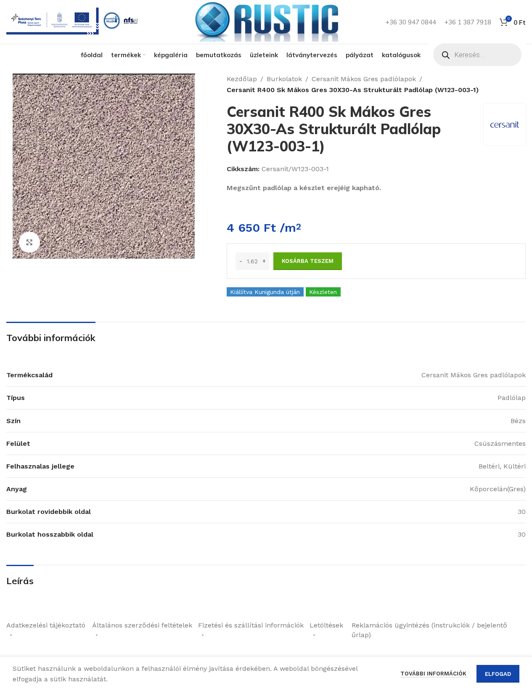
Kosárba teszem (307, 261)
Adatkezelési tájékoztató (45, 625)
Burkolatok (284, 79)
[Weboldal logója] (266, 21)
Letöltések (326, 625)
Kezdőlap (242, 79)
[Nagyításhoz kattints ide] (29, 242)
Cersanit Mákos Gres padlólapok (364, 79)
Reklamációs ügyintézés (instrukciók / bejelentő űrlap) (429, 629)
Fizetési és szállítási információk (251, 625)
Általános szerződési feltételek (142, 625)
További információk (434, 673)
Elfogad (498, 674)
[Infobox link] (74, 22)
